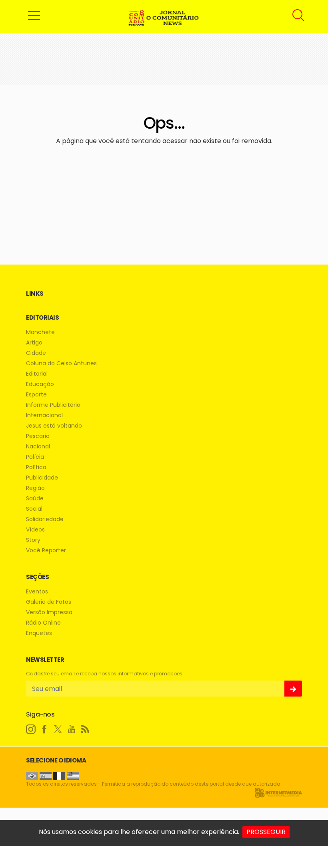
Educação (40, 384)
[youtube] (71, 729)
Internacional (44, 415)
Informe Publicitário (53, 405)
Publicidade (42, 477)
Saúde (35, 498)
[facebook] (44, 729)
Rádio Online (43, 622)
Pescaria (38, 436)
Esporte (36, 394)
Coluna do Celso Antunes (61, 363)
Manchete (40, 332)
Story (33, 540)
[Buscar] (299, 15)
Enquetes (39, 633)
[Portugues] (32, 775)
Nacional (38, 446)
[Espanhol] (46, 775)
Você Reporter (46, 550)
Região (35, 488)
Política (36, 467)
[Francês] (59, 775)
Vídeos (35, 529)
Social (34, 509)
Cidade (36, 353)
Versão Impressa (49, 612)
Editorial (37, 373)
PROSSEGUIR (266, 831)
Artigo (34, 342)
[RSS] (85, 729)
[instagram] (31, 729)
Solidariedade (45, 519)
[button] (34, 15)
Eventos (37, 591)
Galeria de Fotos (48, 602)
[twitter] (58, 729)
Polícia (35, 457)
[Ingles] (73, 775)
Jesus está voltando (54, 425)
